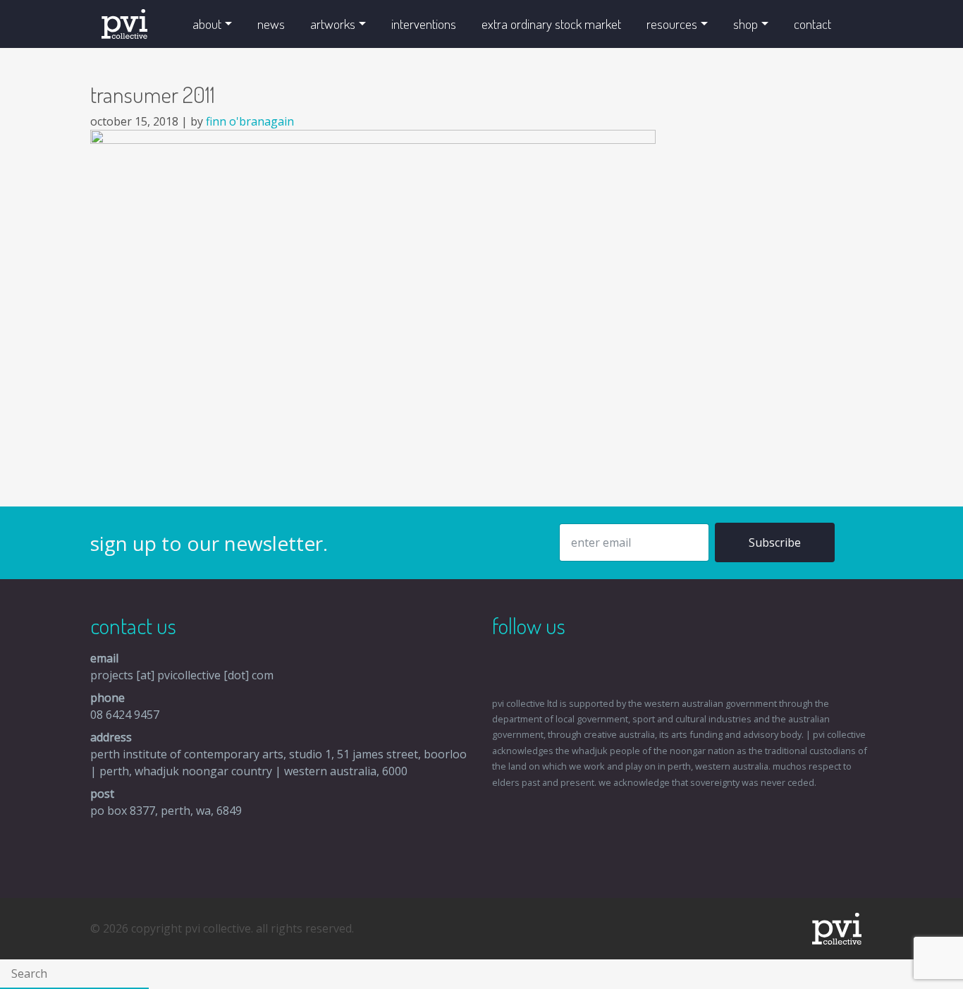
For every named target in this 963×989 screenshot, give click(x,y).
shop (745, 23)
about (206, 23)
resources (671, 23)
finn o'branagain (250, 121)
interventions (423, 23)
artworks (332, 23)
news (271, 23)
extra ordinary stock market (551, 23)
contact (812, 23)
